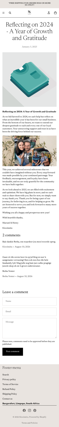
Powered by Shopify (37, 417)
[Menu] (3, 12)
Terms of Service (10, 384)
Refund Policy (8, 389)
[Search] (10, 12)
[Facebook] (24, 410)
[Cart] (55, 12)
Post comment (12, 352)
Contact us (7, 399)
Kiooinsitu (23, 417)
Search (5, 375)
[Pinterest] (35, 410)
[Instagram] (29, 410)
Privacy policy (9, 380)
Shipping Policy (9, 394)
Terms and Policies (30, 423)
